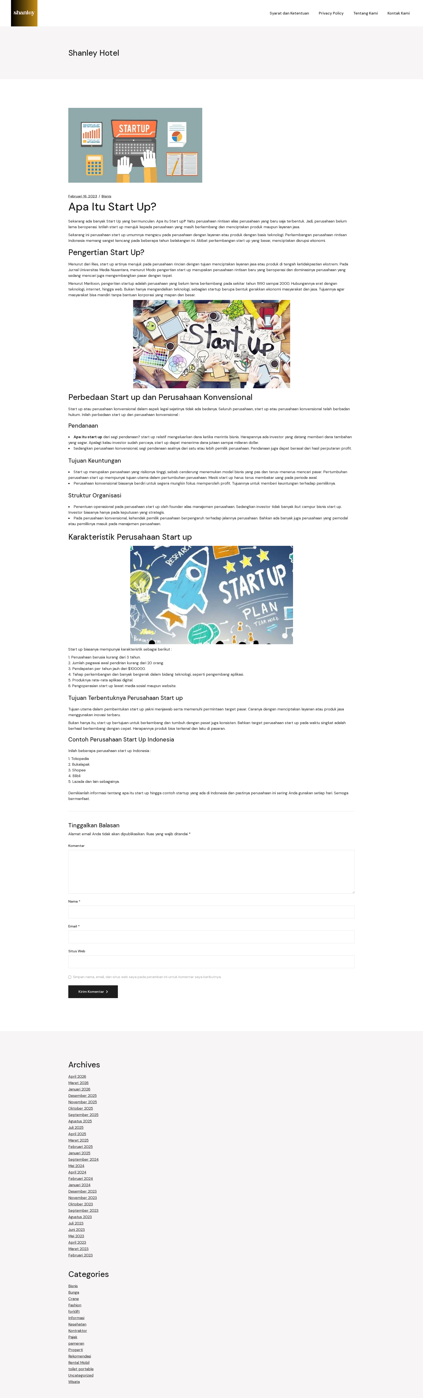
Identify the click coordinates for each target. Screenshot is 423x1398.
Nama (74, 901)
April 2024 (77, 1172)
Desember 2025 (82, 1095)
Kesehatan (77, 1324)
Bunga (73, 1292)
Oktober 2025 (80, 1108)
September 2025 (83, 1114)
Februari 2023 (80, 1255)
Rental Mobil (78, 1362)
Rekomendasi (79, 1356)
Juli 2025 (75, 1127)
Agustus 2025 (80, 1121)
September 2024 (83, 1159)
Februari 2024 (80, 1178)
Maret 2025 (78, 1140)
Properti (75, 1349)
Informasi (76, 1317)
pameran (76, 1343)
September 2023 (83, 1210)
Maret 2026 (78, 1082)
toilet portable (81, 1369)
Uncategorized (80, 1375)
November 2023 (82, 1197)
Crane (73, 1298)
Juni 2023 (76, 1229)
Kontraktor (77, 1330)
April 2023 (77, 1242)
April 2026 (77, 1076)
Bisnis (106, 196)
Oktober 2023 (80, 1204)
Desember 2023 (82, 1191)
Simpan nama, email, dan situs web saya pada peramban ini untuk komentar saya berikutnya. (147, 977)
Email (74, 926)
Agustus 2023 (80, 1216)
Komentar (76, 846)
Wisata (74, 1381)
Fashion (74, 1305)
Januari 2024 (79, 1185)
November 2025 (82, 1102)
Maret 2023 (78, 1248)
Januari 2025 (79, 1153)
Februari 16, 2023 (82, 196)
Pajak (72, 1337)
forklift (74, 1311)
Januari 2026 (79, 1089)
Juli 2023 (75, 1223)
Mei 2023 (76, 1236)
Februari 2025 (80, 1146)
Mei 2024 (76, 1165)
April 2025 (77, 1133)
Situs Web (76, 951)
